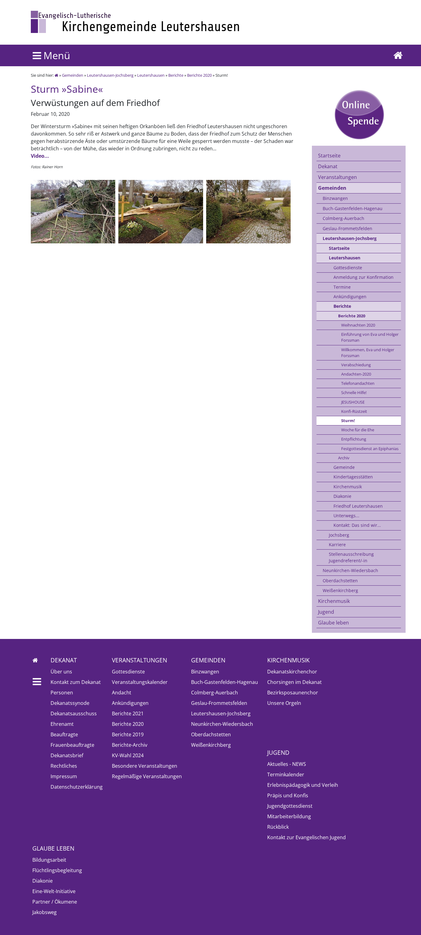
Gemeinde (344, 467)
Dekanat (327, 166)
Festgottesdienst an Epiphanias (370, 448)
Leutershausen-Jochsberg (110, 75)
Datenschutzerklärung (77, 786)
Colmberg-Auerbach (343, 218)
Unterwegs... (346, 515)
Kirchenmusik (347, 487)
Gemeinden (72, 75)
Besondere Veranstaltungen (144, 765)
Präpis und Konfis (287, 795)
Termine (342, 287)
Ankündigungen (349, 296)
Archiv (343, 458)
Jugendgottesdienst (290, 806)
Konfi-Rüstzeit (354, 411)
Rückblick (278, 826)
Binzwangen (335, 198)
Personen (62, 692)
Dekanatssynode (70, 703)
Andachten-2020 (356, 374)
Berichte (175, 75)
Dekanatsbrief (67, 755)
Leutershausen (151, 75)
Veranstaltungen (337, 177)
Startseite (329, 155)
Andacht (121, 692)
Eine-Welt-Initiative (54, 891)
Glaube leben (333, 622)
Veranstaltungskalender (140, 682)
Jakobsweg (44, 912)
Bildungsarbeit (49, 859)
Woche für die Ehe (357, 430)
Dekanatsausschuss (74, 713)
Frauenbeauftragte (72, 745)
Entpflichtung (353, 439)
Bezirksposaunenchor (292, 692)
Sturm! (348, 420)
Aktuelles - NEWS (286, 764)
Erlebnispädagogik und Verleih (302, 785)
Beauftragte (64, 734)
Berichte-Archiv (129, 745)
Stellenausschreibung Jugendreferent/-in (351, 557)
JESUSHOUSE (353, 402)
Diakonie (342, 496)
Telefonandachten (357, 383)
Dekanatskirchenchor (292, 671)
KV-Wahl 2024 (128, 755)
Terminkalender (285, 774)
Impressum (64, 776)
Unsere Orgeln (284, 703)
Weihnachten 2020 (358, 325)
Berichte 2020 (199, 75)
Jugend (326, 611)
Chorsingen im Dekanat (294, 682)
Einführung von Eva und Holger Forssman (370, 337)
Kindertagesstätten (353, 477)
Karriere (337, 544)
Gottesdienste (347, 267)
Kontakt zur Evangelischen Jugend (306, 837)
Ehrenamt (62, 724)
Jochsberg (339, 535)
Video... (40, 155)
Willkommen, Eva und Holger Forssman (367, 352)
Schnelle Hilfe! (353, 392)
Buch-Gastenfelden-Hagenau (352, 208)
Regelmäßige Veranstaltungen (147, 776)
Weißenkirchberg (340, 590)
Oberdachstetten (340, 580)
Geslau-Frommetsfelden (347, 228)
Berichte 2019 (128, 734)
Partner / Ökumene (54, 901)
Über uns (61, 671)
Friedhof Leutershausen (358, 506)
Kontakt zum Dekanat (76, 682)
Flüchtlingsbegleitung (57, 870)
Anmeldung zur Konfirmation (363, 277)
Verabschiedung (356, 365)
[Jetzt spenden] (359, 114)
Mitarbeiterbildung (289, 816)
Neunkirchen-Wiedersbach (350, 570)
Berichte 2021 (128, 713)
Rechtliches (64, 765)
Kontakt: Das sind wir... (357, 525)
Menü (55, 55)
